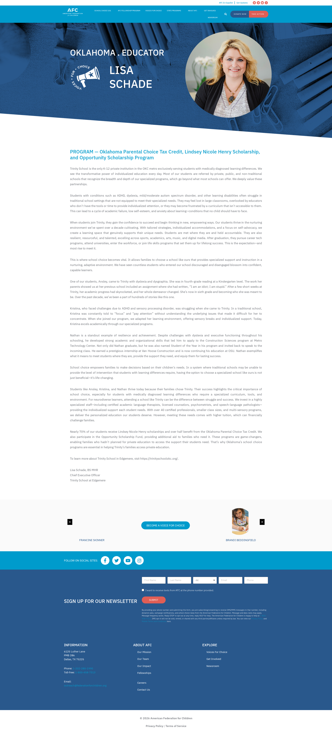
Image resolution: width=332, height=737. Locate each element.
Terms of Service (175, 726)
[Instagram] (266, 2)
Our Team (143, 659)
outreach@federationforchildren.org (85, 685)
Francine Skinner (91, 540)
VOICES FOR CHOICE (153, 10)
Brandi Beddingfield (241, 540)
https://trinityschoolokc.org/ (159, 458)
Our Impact (144, 666)
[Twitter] (258, 2)
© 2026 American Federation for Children (166, 718)
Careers (141, 682)
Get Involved (213, 659)
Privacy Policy (257, 618)
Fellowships (144, 673)
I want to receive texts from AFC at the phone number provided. (179, 590)
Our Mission (144, 652)
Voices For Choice (216, 652)
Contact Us (143, 689)
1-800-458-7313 (85, 672)
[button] (226, 14)
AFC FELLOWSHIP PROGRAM (129, 10)
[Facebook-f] (105, 560)
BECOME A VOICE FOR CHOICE (165, 525)
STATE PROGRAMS (174, 10)
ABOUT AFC (192, 10)
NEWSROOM (213, 17)
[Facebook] (254, 2)
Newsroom (212, 666)
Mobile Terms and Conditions (154, 621)
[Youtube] (262, 2)
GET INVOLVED (210, 10)
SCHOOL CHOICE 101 (102, 10)
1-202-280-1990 (83, 668)
